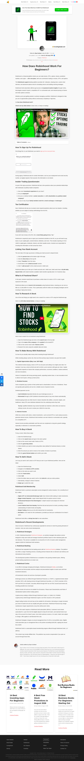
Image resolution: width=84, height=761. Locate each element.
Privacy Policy (64, 745)
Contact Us (63, 748)
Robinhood (44, 57)
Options (50, 1)
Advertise (46, 739)
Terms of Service (64, 742)
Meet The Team (47, 748)
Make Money (65, 1)
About (44, 745)
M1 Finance (27, 745)
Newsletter (46, 742)
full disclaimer (72, 757)
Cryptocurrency (33, 1)
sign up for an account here (47, 151)
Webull (25, 739)
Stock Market (24, 1)
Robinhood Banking (50, 549)
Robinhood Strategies (37, 535)
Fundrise (26, 748)
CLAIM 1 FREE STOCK (61, 9)
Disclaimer (63, 739)
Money (8, 748)
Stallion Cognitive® (46, 759)
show (29, 142)
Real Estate (42, 1)
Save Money (56, 1)
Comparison (10, 745)
